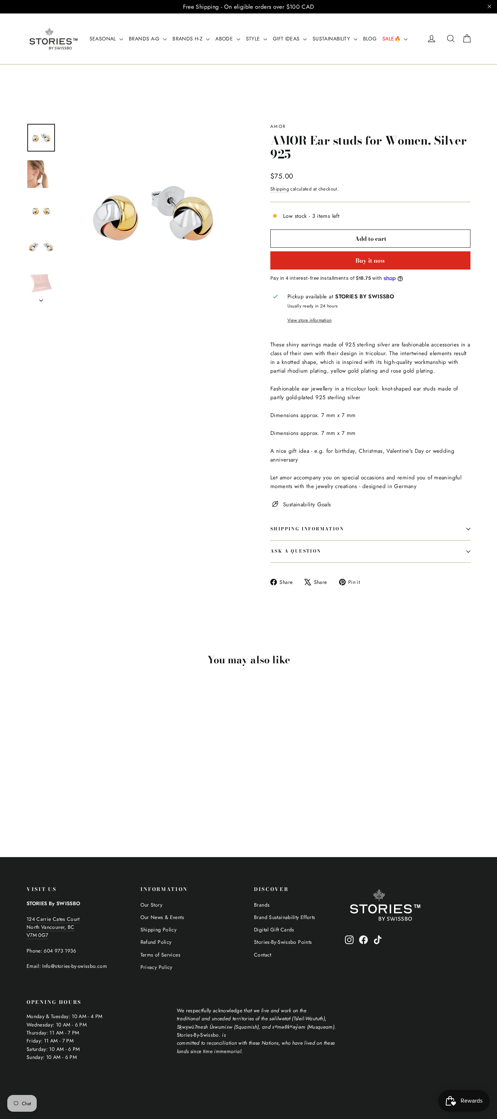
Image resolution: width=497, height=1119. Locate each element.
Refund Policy (156, 942)
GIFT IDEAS (287, 38)
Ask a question (295, 550)
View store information (309, 320)
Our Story (151, 904)
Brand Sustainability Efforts (284, 917)
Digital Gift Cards (274, 929)
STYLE (254, 38)
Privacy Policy (156, 967)
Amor (278, 126)
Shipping (279, 188)
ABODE (224, 38)
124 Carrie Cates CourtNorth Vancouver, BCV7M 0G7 (53, 927)
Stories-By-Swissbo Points (283, 942)
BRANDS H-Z (188, 38)
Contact (262, 954)
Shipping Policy (158, 929)
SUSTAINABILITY (332, 38)
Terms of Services (160, 954)
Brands (262, 904)
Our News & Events (162, 917)
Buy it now (370, 260)
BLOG (370, 38)
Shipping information (307, 528)
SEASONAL (104, 38)
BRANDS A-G (145, 38)
